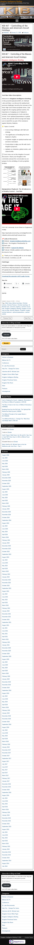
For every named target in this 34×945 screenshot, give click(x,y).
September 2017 (6, 758)
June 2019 (5, 699)
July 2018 (4, 730)
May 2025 (5, 497)
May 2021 (5, 633)
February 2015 (6, 846)
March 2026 (5, 469)
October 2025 (6, 483)
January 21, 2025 (16, 32)
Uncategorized (6, 391)
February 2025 (6, 506)
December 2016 (6, 784)
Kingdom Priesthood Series (9, 380)
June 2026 (5, 460)
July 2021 (4, 628)
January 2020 (6, 679)
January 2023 (6, 577)
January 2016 (6, 815)
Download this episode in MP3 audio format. (16, 276)
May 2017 (5, 770)
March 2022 (5, 605)
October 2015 (6, 823)
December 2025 (6, 477)
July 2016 (4, 798)
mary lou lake (5, 310)
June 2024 (5, 529)
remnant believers (7, 312)
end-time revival (25, 306)
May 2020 (5, 667)
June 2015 (5, 835)
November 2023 (6, 548)
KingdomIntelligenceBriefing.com (20, 241)
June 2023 (5, 563)
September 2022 (6, 588)
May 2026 (5, 463)
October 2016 (6, 789)
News (3, 385)
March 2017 (5, 775)
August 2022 (5, 591)
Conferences (5, 363)
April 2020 (5, 670)
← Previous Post (6, 318)
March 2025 (5, 503)
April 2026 (5, 466)
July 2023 (4, 560)
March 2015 (5, 843)
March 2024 (5, 537)
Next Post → (28, 318)
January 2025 (6, 509)
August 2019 (5, 693)
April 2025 (5, 500)
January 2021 (6, 645)
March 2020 (5, 673)
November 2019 (6, 684)
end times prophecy (15, 306)
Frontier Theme (29, 937)
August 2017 (5, 761)
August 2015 (5, 829)
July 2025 (4, 492)
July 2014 (4, 866)
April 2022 (5, 602)
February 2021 (6, 642)
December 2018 (6, 716)
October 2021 (6, 619)
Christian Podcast (12, 305)
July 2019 (4, 696)
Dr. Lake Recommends (8, 366)
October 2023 (6, 551)
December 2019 (6, 682)
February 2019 (6, 710)
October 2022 (6, 585)
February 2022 (6, 608)
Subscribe (6, 334)
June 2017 (5, 767)
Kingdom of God (26, 308)
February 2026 (6, 472)
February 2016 (6, 812)
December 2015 (6, 818)
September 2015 (6, 826)
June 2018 (5, 733)
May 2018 (5, 735)
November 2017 (6, 752)
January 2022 (6, 611)
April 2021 (5, 636)
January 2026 (6, 475)
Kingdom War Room (7, 383)
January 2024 (6, 543)
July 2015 (4, 832)
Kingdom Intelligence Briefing (11, 1)
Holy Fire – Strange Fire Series (10, 368)
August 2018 (5, 727)
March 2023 (5, 571)
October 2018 (6, 721)
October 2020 (6, 653)
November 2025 (6, 480)
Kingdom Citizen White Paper (10, 374)
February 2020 (6, 676)
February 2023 (6, 574)
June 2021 (5, 631)
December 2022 (6, 580)
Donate (12, 429)
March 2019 (5, 707)
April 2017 (5, 772)
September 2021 (6, 622)
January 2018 (6, 747)
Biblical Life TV (6, 360)
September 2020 (6, 656)
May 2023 (5, 565)
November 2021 (6, 616)
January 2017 (6, 781)
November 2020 (6, 650)
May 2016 (5, 804)
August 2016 (5, 795)
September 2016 (6, 792)
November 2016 (6, 787)
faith (3, 308)
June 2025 (5, 495)
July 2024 (4, 526)
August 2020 (5, 659)
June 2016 (5, 801)
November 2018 (6, 718)
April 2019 (5, 704)
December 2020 (6, 648)
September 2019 (6, 690)
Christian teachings (22, 305)
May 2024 (5, 531)
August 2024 (5, 523)
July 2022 (4, 594)
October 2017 (6, 755)
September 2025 (6, 486)
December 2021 (6, 614)
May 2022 (5, 599)
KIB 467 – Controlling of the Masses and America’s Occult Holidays (15, 28)
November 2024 (6, 514)
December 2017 (6, 750)
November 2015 (6, 821)
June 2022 (5, 597)
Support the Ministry (17, 247)
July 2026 (4, 458)
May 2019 (5, 701)
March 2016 (5, 809)
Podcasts (26, 32)
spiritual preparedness (18, 312)
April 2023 (5, 568)
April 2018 (5, 738)
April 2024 (5, 534)
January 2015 (6, 849)
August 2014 (5, 863)
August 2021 (5, 625)
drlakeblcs (6, 32)
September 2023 (6, 554)
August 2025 (5, 489)
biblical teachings (17, 303)
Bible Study (8, 303)
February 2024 (6, 540)
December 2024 (6, 512)
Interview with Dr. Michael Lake (10, 371)
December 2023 (6, 546)
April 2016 (5, 806)
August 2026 (5, 455)
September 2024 (6, 520)
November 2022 (6, 582)
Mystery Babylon (14, 310)
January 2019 (6, 713)
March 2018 (5, 741)
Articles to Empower (7, 357)
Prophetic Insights (25, 310)
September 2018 (6, 724)
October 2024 (6, 517)
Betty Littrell (5, 444)
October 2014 (6, 857)
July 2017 (4, 764)
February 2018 (6, 744)
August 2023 (5, 557)
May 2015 (5, 838)
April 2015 (5, 840)
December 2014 (6, 852)
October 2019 (6, 687)
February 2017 (6, 778)
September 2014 (6, 860)
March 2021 (5, 639)
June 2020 (5, 665)
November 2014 (6, 855)
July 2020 (4, 662)
